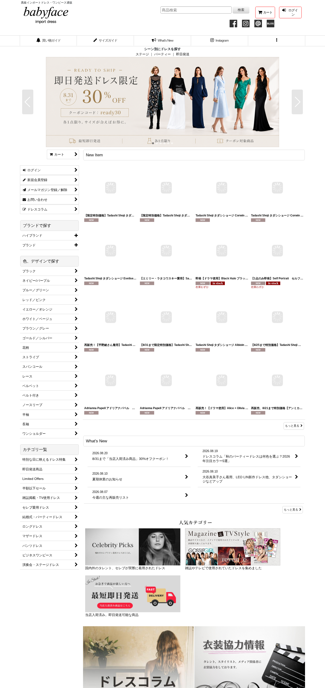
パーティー (162, 54)
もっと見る (292, 425)
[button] (276, 41)
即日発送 (182, 54)
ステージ (142, 54)
